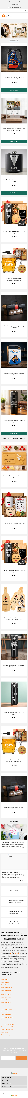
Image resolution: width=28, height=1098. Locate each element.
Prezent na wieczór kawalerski (7, 1024)
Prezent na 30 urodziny (6, 997)
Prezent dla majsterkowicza (7, 1017)
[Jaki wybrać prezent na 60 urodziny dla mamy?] (14, 832)
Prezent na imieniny (5, 1034)
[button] (14, 1077)
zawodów (17, 953)
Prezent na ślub (4, 1032)
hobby (11, 953)
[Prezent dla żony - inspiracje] (14, 862)
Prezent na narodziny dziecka (7, 1029)
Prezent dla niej (4, 979)
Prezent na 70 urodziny (6, 1005)
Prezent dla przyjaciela (6, 990)
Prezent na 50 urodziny (6, 1002)
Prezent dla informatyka (6, 1020)
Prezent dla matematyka (6, 1009)
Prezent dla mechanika (6, 1014)
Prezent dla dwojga (5, 984)
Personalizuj (14, 90)
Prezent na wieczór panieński (7, 1027)
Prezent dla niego (5, 982)
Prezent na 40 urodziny (6, 999)
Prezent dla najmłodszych (6, 987)
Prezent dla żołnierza (5, 1012)
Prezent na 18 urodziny (6, 994)
